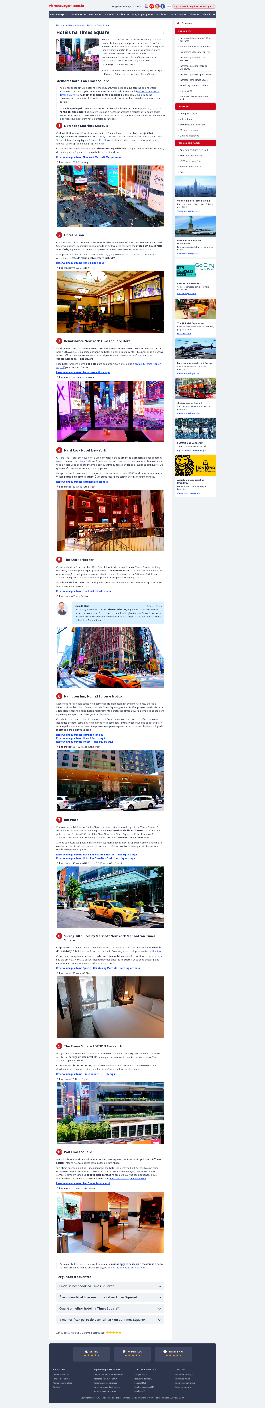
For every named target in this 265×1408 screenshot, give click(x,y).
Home (59, 25)
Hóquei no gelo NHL (143, 1378)
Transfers (93, 14)
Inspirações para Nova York (107, 1369)
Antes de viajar (57, 14)
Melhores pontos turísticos (105, 1383)
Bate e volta (186, 90)
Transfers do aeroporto (191, 155)
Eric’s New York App (184, 1374)
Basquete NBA (140, 1374)
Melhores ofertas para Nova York (194, 98)
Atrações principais (141, 14)
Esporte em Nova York (145, 1369)
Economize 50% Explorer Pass (195, 46)
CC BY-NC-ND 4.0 (176, 1397)
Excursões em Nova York (192, 124)
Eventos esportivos (189, 135)
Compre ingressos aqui (188, 493)
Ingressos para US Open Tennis (195, 74)
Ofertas (192, 14)
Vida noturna (186, 119)
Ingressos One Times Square (194, 79)
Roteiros (184, 172)
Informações (59, 1369)
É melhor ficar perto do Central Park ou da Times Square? (102, 1320)
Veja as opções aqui (186, 293)
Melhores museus (189, 130)
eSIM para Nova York (190, 160)
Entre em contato (183, 1387)
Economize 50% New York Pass (195, 51)
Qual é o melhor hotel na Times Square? (89, 1308)
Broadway (161, 14)
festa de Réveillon (99, 140)
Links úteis (180, 1369)
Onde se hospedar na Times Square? (86, 1286)
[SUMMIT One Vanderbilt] (195, 428)
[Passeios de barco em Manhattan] (195, 226)
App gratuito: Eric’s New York (194, 149)
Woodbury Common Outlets (194, 85)
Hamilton (157, 951)
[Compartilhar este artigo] (162, 32)
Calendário (207, 14)
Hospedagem (76, 14)
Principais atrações (189, 113)
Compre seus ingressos (188, 210)
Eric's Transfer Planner (185, 1383)
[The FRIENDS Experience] (195, 309)
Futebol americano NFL (144, 1387)
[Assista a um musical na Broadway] (195, 465)
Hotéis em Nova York (74, 25)
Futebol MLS (139, 1391)
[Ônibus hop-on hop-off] (195, 388)
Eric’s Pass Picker (182, 1378)
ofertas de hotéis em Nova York (128, 1267)
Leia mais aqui (184, 333)
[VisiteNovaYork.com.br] (66, 5)
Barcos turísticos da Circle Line (107, 1387)
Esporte (107, 14)
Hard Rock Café (82, 461)
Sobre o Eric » (154, 605)
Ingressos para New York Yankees (192, 59)
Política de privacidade (62, 1383)
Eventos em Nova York (191, 166)
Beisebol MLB (140, 1383)
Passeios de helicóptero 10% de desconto (196, 39)
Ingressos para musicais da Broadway (193, 67)
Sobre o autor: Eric (61, 1374)
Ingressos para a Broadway (105, 1378)
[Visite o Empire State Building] (195, 186)
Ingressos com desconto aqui (191, 450)
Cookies (56, 1387)
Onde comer (177, 14)
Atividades (122, 14)
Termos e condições (61, 1378)
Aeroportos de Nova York (105, 1391)
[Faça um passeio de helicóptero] (195, 348)
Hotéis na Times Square (98, 25)
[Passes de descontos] (195, 269)
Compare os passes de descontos (108, 1374)
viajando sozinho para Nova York (128, 1178)
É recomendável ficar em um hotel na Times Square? (98, 1297)
